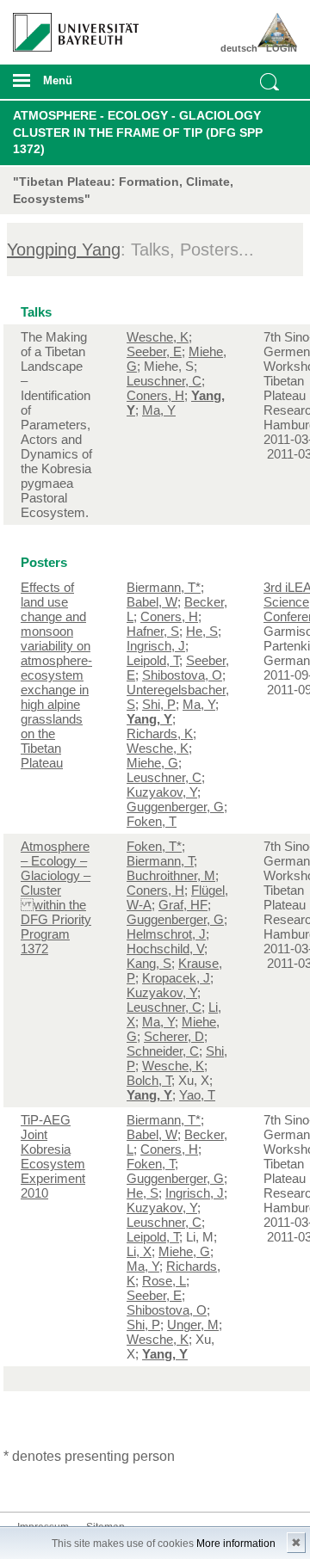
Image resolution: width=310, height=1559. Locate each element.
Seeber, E (154, 351)
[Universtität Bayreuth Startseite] (70, 26)
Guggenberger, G (175, 806)
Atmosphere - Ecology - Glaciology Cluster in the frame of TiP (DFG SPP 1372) (138, 132)
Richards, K (160, 733)
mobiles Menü (68, 86)
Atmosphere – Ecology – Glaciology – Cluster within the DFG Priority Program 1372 (56, 897)
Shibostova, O (182, 675)
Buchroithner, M (171, 875)
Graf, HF (183, 904)
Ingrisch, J (156, 645)
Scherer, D (174, 1036)
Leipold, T (153, 660)
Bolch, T (149, 1080)
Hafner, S (153, 631)
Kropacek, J (176, 978)
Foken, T (152, 821)
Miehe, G (152, 762)
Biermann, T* (164, 587)
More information (236, 1543)
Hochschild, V (165, 948)
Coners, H (155, 395)
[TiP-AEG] (274, 30)
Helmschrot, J (166, 934)
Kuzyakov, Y (162, 792)
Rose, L (164, 1280)
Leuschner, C (164, 380)
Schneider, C (163, 1051)
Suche (269, 81)
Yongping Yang (64, 249)
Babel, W (152, 602)
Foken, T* (154, 846)
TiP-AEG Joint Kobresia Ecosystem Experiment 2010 (53, 1156)
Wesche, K (158, 337)
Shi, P (159, 704)
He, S (202, 631)
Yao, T (197, 1095)
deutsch (238, 48)
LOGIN (281, 48)
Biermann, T (160, 860)
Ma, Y (159, 410)
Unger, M (193, 1324)
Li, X (139, 1251)
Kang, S (149, 963)
